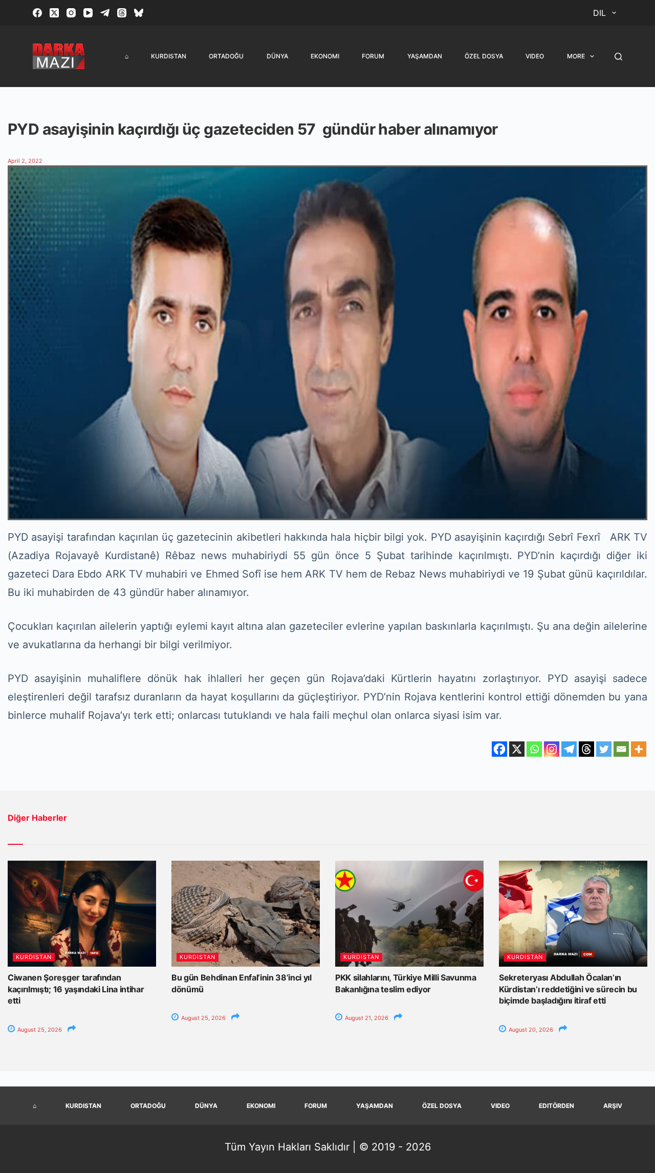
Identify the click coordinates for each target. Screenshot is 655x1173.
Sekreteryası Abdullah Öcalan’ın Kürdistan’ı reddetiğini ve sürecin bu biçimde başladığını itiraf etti (568, 989)
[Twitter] (604, 749)
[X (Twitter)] (54, 12)
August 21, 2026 (365, 1017)
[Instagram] (71, 12)
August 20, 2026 (530, 1029)
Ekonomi (325, 56)
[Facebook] (37, 12)
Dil (599, 13)
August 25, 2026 (39, 1029)
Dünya (277, 56)
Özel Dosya (484, 56)
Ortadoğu (226, 56)
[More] (638, 749)
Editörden (556, 1106)
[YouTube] (88, 12)
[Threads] (121, 12)
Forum (373, 56)
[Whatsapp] (534, 749)
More (576, 56)
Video (535, 56)
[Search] (618, 56)
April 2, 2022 (25, 160)
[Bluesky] (138, 12)
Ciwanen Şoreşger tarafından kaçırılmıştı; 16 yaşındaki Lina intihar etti (76, 989)
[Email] (621, 749)
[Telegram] (105, 12)
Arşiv (612, 1106)
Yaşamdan (424, 56)
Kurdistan (168, 56)
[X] (517, 749)
